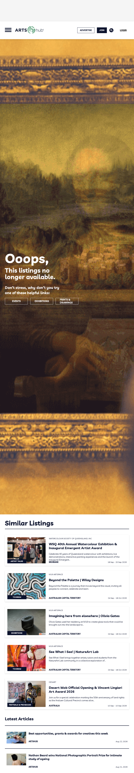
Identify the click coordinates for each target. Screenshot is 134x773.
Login (123, 30)
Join (101, 30)
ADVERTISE (86, 30)
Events (16, 301)
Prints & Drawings (66, 301)
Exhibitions (42, 301)
